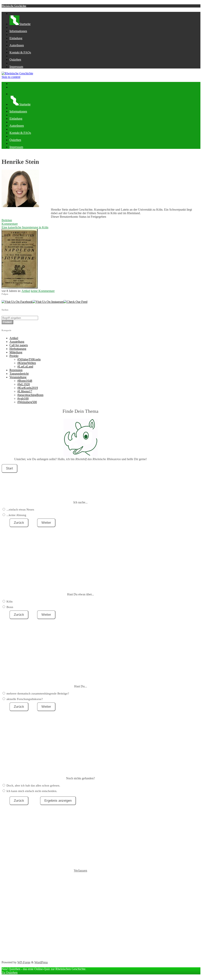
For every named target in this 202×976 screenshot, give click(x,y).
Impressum (16, 66)
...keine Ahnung (16, 515)
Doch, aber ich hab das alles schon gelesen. (33, 785)
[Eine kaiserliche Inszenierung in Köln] (20, 287)
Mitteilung (15, 352)
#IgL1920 (23, 384)
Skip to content (11, 77)
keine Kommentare (43, 291)
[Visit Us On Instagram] (48, 301)
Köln (10, 601)
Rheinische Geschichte (14, 5)
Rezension (15, 370)
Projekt (13, 356)
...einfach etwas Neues (20, 509)
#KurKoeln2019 (27, 387)
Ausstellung (16, 341)
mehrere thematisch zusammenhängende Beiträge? (38, 693)
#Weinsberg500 (27, 402)
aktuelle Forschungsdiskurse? (25, 699)
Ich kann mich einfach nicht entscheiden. (32, 791)
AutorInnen (16, 45)
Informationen (18, 31)
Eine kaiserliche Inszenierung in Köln (25, 227)
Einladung (15, 38)
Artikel (26, 291)
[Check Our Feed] (75, 301)
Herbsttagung (17, 348)
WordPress (41, 962)
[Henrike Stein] (20, 206)
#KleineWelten (26, 363)
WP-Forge (23, 962)
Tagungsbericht (19, 373)
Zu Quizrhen (10, 972)
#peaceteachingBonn (30, 395)
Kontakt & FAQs (20, 52)
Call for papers (18, 345)
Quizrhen (15, 59)
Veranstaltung (17, 377)
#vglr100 (23, 398)
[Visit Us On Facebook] (17, 301)
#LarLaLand (25, 366)
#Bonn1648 (24, 380)
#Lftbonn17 (24, 391)
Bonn (10, 607)
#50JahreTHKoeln (29, 359)
